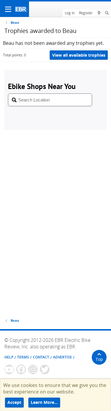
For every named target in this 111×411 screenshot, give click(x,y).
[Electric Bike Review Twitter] (44, 369)
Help (8, 357)
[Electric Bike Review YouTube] (9, 369)
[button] (8, 9)
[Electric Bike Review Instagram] (33, 369)
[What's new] (99, 13)
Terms (23, 357)
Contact (41, 357)
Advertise (62, 357)
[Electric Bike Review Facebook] (21, 369)
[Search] (107, 13)
